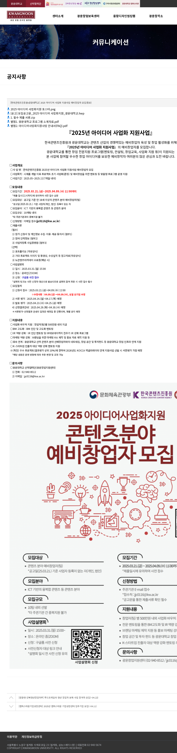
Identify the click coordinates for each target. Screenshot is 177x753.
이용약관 (12, 736)
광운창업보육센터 (88, 16)
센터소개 (57, 16)
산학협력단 (35, 3)
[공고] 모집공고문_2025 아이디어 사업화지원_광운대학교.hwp (47, 113)
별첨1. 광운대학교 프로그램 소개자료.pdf (34, 121)
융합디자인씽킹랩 (124, 16)
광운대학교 (16, 3)
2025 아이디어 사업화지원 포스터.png (32, 109)
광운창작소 (156, 16)
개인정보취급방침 (31, 736)
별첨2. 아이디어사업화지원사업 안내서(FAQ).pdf (38, 126)
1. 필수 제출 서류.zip (22, 117)
